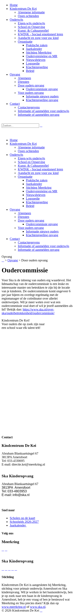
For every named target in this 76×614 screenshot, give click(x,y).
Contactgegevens (29, 242)
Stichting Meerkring (38, 187)
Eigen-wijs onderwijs (31, 158)
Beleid (30, 206)
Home (14, 140)
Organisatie (25, 176)
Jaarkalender (34, 184)
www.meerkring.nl (14, 607)
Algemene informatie (31, 147)
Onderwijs (16, 154)
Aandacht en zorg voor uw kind (38, 173)
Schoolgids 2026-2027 (24, 521)
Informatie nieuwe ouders (42, 231)
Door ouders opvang (31, 220)
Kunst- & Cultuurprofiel (33, 165)
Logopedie (33, 198)
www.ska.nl (37, 607)
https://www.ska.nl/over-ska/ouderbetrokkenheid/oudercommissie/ (28, 311)
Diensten (23, 217)
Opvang (15, 209)
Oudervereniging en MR (41, 191)
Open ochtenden (28, 151)
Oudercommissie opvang (42, 224)
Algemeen (24, 213)
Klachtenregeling (37, 202)
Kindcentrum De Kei (23, 143)
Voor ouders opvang (31, 228)
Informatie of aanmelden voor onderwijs (43, 246)
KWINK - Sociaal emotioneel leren (40, 169)
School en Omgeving (31, 162)
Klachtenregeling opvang (42, 235)
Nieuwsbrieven (35, 195)
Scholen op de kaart (22, 518)
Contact (15, 238)
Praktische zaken (36, 180)
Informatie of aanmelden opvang (38, 249)
